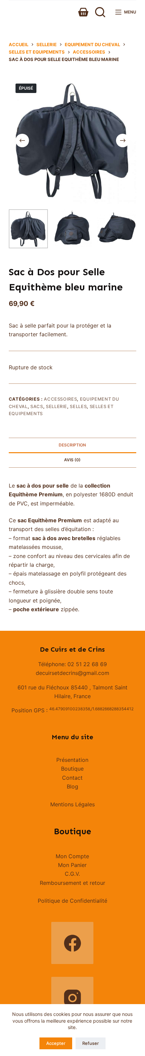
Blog (72, 786)
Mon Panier (72, 865)
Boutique (72, 768)
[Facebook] (72, 943)
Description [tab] (72, 444)
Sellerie (56, 406)
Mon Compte (72, 856)
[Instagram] (72, 998)
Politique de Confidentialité (72, 900)
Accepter (55, 1043)
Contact (72, 777)
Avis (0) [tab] (72, 459)
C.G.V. (72, 873)
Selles (78, 406)
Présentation (72, 759)
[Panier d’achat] (83, 12)
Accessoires (60, 399)
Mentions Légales (72, 804)
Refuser (90, 1043)
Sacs (36, 406)
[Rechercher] (100, 12)
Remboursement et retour (72, 882)
